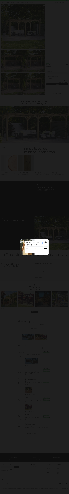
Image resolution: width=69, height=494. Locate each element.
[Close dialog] (47, 239)
